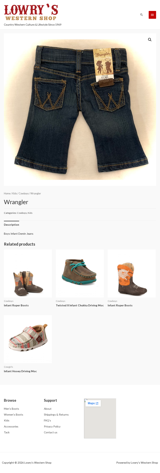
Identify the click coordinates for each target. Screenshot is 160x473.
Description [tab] (11, 224)
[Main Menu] (152, 15)
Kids (14, 193)
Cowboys (24, 193)
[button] (149, 39)
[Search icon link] (141, 14)
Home (7, 193)
